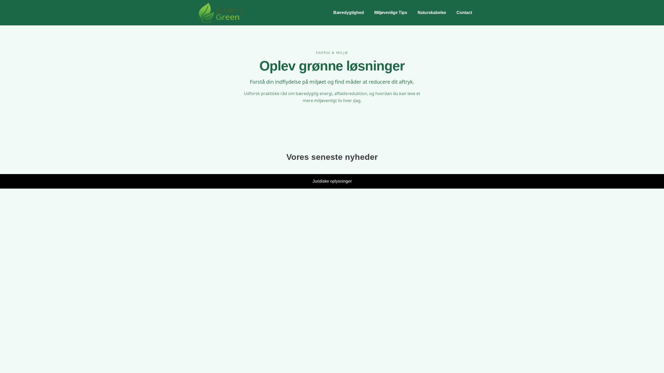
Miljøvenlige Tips (390, 12)
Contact (464, 12)
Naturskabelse (432, 12)
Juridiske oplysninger (332, 181)
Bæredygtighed (348, 12)
